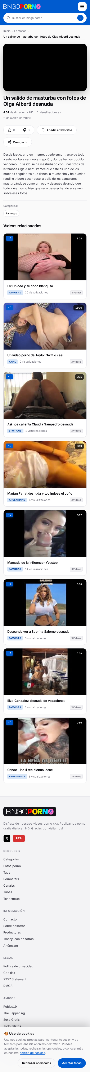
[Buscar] (80, 18)
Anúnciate (10, 945)
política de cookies (32, 1053)
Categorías (11, 859)
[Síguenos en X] (6, 838)
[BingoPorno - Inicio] (39, 6)
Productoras (12, 932)
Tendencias (11, 898)
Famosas (20, 31)
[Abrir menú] (82, 6)
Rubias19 (10, 1006)
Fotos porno (12, 866)
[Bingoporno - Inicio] (29, 811)
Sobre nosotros (14, 926)
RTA (19, 838)
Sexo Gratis (11, 1019)
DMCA (8, 986)
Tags (6, 872)
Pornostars (11, 879)
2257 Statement (14, 979)
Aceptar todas (71, 1063)
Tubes (7, 892)
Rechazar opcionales (36, 1063)
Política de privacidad (18, 966)
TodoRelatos (12, 1026)
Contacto (10, 919)
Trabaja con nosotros (18, 939)
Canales (9, 885)
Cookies (9, 973)
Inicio (6, 31)
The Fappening (14, 1013)
